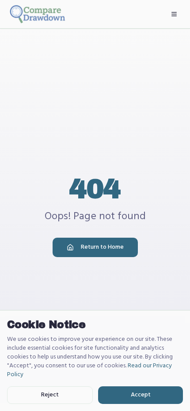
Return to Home (102, 247)
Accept (141, 395)
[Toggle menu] (174, 14)
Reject (50, 395)
